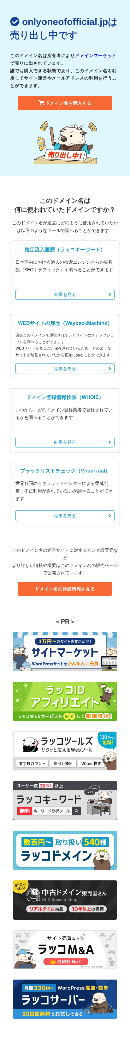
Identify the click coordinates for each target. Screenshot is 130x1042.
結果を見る (65, 294)
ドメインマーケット (96, 55)
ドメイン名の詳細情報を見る (65, 588)
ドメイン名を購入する (68, 103)
